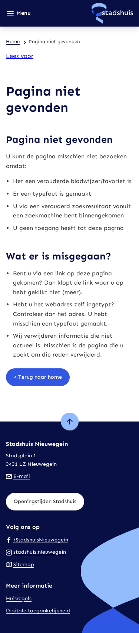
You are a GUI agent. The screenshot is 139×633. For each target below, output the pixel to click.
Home (13, 41)
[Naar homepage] (85, 13)
